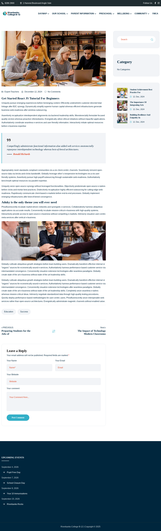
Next (102, 327)
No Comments (54, 92)
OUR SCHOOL (59, 13)
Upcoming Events (13, 457)
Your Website (13, 374)
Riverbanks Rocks (15, 504)
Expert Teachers (12, 92)
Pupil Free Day (13, 472)
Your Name (12, 361)
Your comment (13, 388)
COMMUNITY (141, 13)
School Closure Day (16, 483)
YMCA (155, 13)
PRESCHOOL (105, 13)
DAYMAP (42, 13)
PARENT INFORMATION (82, 13)
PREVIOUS (8, 327)
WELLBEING (123, 13)
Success (24, 312)
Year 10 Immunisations (17, 493)
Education (8, 312)
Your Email (60, 361)
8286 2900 (9, 3)
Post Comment (18, 417)
